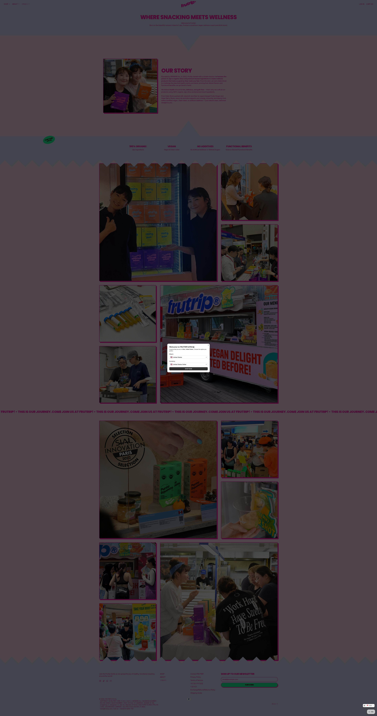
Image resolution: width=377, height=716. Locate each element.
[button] (369, 705)
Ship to (171, 354)
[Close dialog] (208, 345)
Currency (172, 361)
